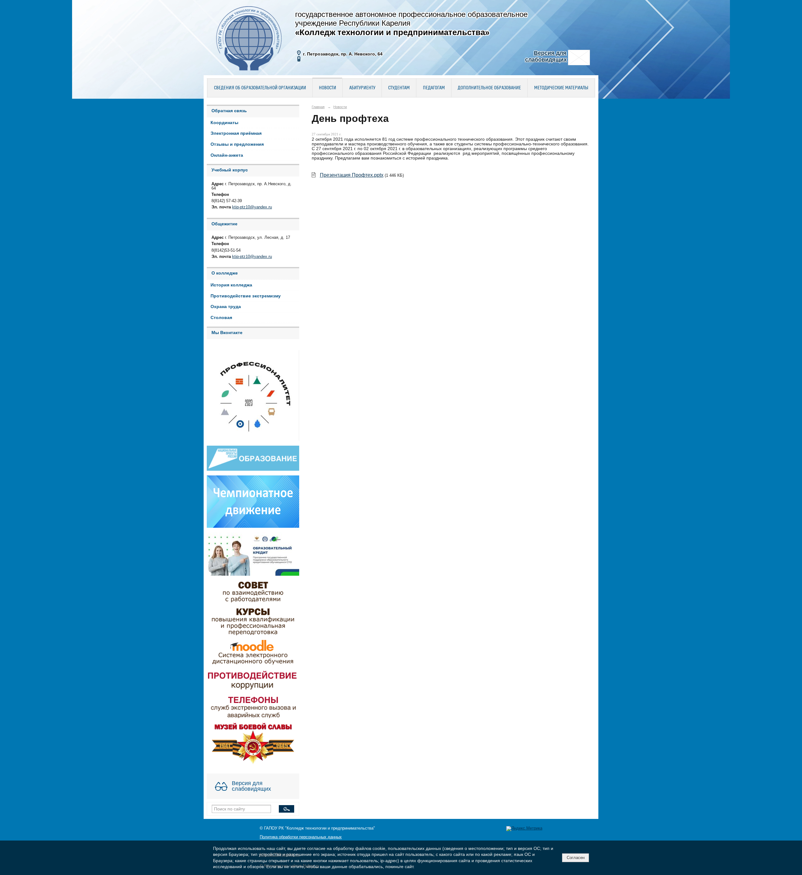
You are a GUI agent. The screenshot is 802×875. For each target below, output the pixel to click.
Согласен (576, 857)
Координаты (224, 122)
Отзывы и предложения (237, 144)
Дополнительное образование (489, 88)
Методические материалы (561, 88)
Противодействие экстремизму (246, 296)
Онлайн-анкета (227, 155)
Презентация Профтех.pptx (351, 175)
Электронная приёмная (236, 133)
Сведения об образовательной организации (260, 88)
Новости (327, 88)
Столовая (221, 317)
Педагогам (434, 88)
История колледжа (231, 285)
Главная (318, 107)
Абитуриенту (362, 88)
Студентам (399, 88)
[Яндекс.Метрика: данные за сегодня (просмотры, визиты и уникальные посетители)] (524, 828)
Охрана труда (226, 306)
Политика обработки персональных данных (301, 837)
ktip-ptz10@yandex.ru (252, 207)
